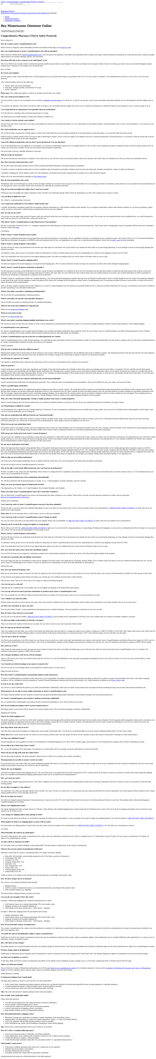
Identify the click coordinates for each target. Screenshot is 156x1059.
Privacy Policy (116, 680)
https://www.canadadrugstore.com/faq (63, 968)
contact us (64, 47)
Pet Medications (44, 13)
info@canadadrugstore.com (32, 55)
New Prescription (13, 13)
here (17, 227)
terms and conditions (18, 309)
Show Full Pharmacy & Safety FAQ (12, 31)
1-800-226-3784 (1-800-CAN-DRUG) (122, 508)
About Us (35, 13)
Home (7, 17)
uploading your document (52, 100)
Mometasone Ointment (12, 20)
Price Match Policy (40, 176)
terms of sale (15, 316)
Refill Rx (4, 13)
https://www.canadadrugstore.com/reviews (15, 497)
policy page (116, 240)
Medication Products (8, 11)
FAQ (20, 13)
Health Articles (27, 13)
